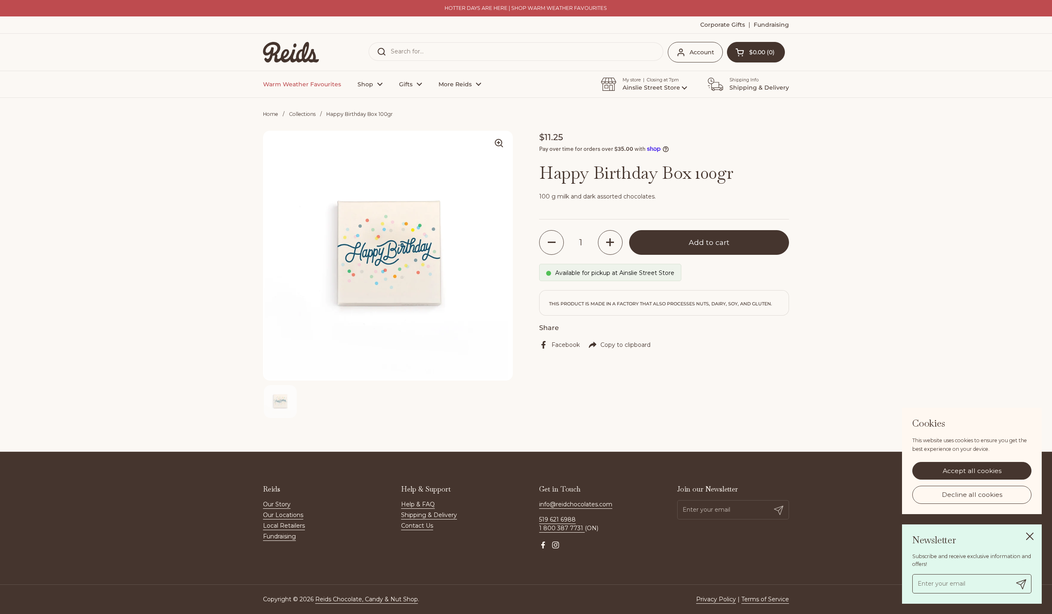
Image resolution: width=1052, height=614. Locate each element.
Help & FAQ (418, 504)
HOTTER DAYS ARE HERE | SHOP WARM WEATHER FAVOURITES (526, 8)
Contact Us (417, 525)
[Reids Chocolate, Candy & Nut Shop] (291, 52)
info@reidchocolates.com (575, 504)
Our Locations (283, 515)
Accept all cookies (972, 471)
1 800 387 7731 (562, 528)
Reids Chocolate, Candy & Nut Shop (366, 599)
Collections (302, 114)
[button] (756, 52)
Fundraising (279, 536)
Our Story (277, 504)
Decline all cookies (972, 495)
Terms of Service (765, 599)
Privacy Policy (716, 599)
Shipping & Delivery (429, 515)
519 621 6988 (557, 519)
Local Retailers (284, 525)
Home (270, 114)
